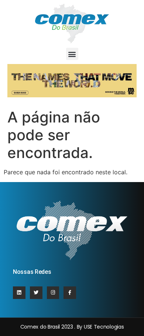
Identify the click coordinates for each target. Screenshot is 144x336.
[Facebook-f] (70, 292)
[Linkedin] (19, 292)
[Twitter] (36, 292)
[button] (72, 54)
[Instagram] (53, 292)
